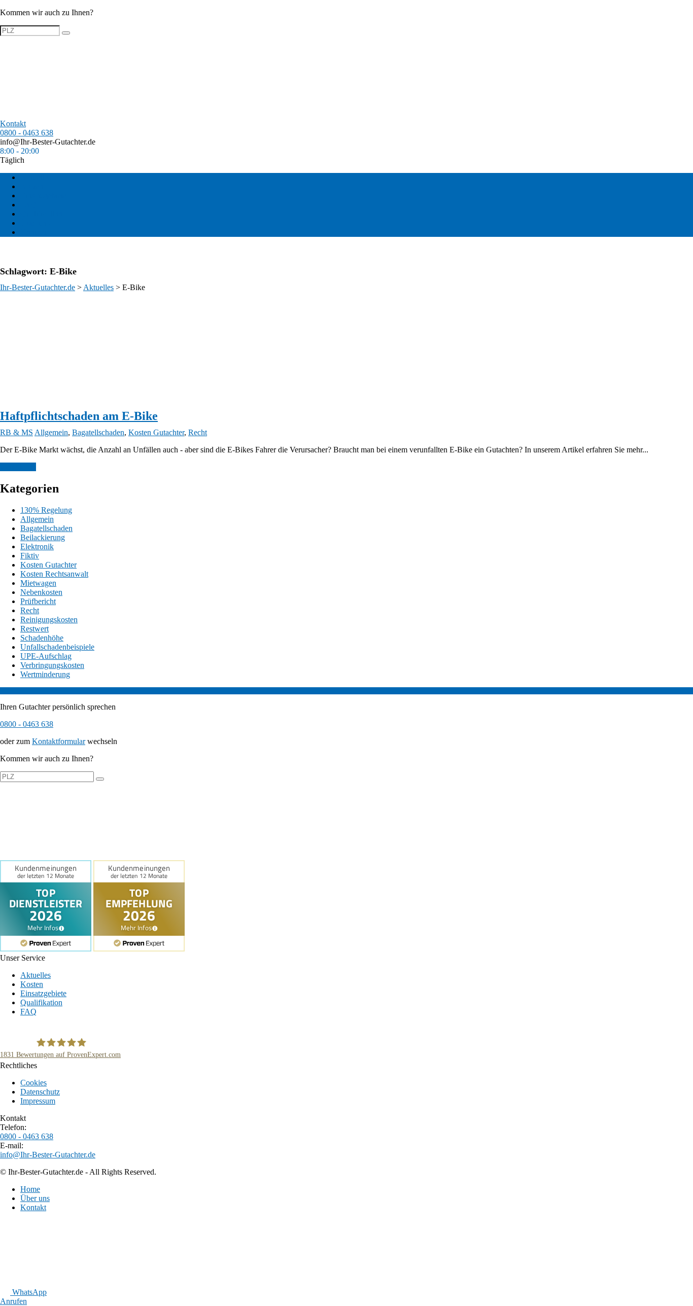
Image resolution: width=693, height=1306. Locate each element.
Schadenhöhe (41, 637)
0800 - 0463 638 (26, 132)
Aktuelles (35, 177)
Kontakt (33, 232)
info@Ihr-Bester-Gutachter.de (47, 141)
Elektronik (37, 546)
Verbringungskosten (52, 665)
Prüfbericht (38, 601)
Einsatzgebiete (43, 195)
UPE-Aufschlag (46, 656)
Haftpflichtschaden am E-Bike (79, 415)
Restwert (34, 628)
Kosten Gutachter (156, 432)
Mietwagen (38, 583)
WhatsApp (28, 1292)
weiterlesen (18, 467)
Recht (197, 432)
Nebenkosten (41, 592)
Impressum (37, 1101)
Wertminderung (45, 674)
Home (30, 1189)
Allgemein (51, 432)
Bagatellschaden (98, 432)
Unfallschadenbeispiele (57, 647)
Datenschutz (40, 1091)
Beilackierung (42, 537)
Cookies (33, 1082)
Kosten (31, 186)
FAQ (28, 204)
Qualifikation (41, 213)
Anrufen (13, 1301)
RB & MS (16, 432)
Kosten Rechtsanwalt (54, 574)
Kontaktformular (58, 741)
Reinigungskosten (49, 619)
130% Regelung (46, 510)
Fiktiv (29, 555)
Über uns (35, 223)
